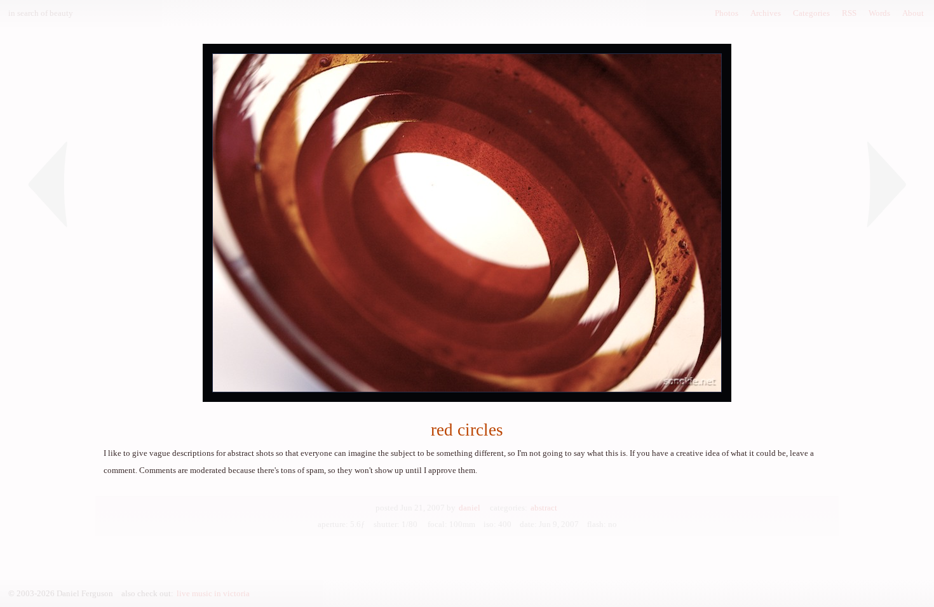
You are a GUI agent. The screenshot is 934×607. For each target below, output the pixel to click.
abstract (544, 507)
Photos (726, 13)
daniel (469, 507)
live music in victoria (213, 593)
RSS (849, 13)
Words (879, 13)
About (913, 13)
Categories (811, 13)
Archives (765, 13)
